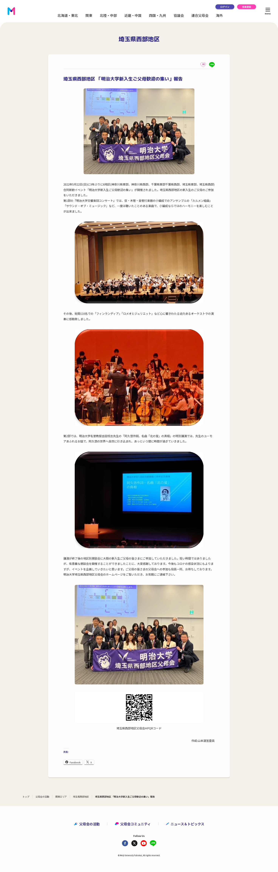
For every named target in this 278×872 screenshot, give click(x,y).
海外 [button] (219, 15)
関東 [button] (88, 15)
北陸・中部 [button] (108, 15)
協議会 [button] (179, 15)
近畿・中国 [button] (132, 15)
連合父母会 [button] (199, 15)
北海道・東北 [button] (67, 15)
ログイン (224, 6)
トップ (26, 796)
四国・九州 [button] (157, 15)
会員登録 (246, 6)
